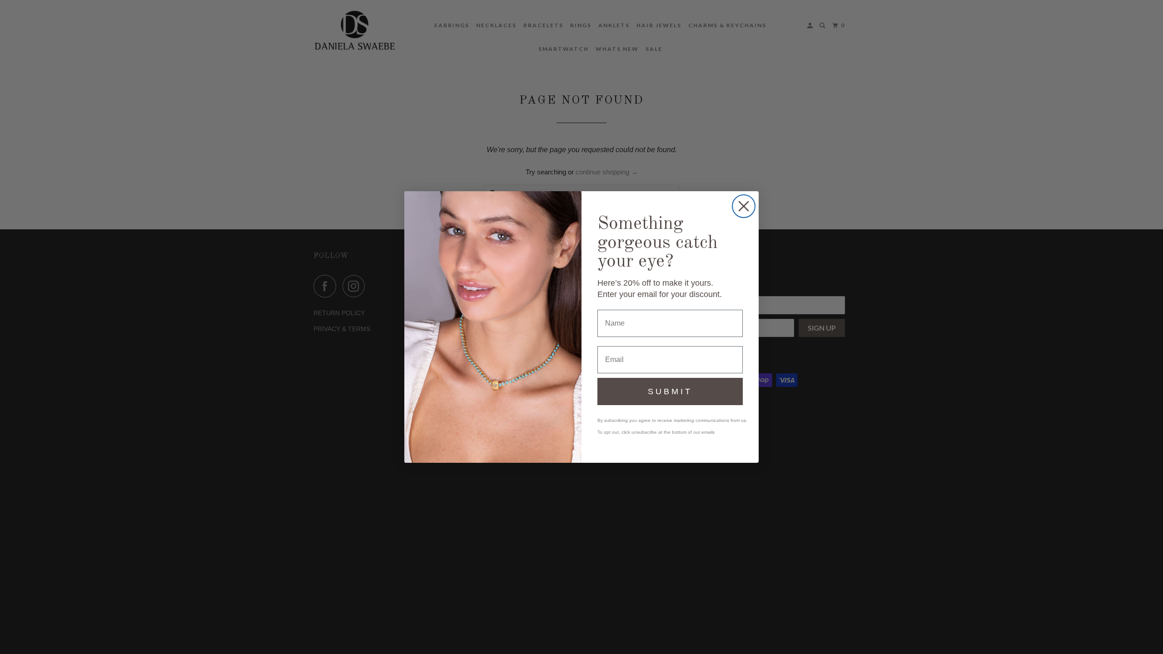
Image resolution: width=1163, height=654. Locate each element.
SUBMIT (670, 391)
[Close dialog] (743, 206)
